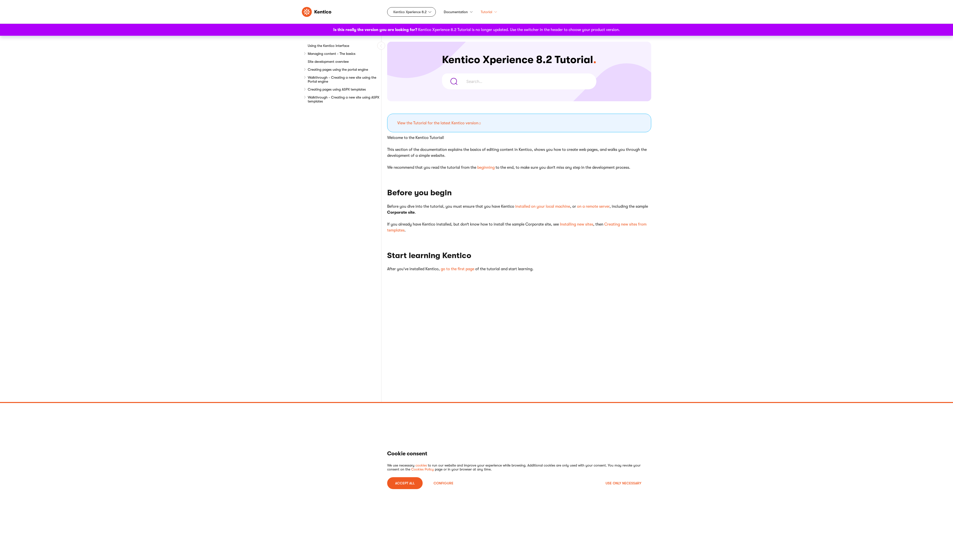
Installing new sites (576, 224)
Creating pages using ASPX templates (337, 89)
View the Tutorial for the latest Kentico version (437, 123)
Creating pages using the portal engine (338, 69)
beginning (486, 167)
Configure (443, 483)
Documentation (456, 12)
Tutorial (486, 12)
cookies (421, 465)
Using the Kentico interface (328, 46)
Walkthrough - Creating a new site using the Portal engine (342, 79)
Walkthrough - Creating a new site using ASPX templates (343, 99)
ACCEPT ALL (405, 483)
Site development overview (328, 62)
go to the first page (457, 269)
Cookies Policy (422, 469)
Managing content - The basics (331, 54)
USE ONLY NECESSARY (623, 483)
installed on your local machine (542, 206)
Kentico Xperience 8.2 (410, 12)
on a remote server (593, 206)
